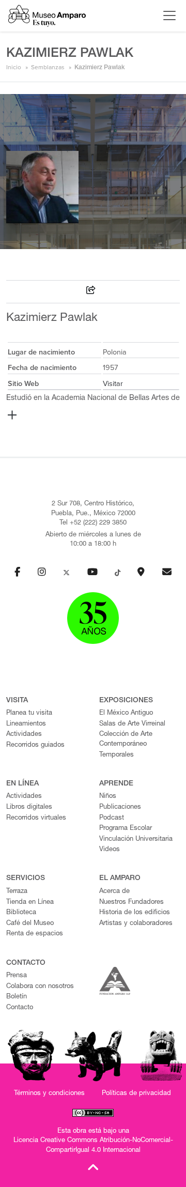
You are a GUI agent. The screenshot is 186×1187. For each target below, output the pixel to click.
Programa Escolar (125, 828)
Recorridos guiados (35, 745)
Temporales (116, 755)
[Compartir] (91, 292)
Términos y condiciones (49, 1093)
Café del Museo (30, 923)
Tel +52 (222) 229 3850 (93, 523)
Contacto (19, 1008)
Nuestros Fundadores (131, 902)
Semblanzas (48, 67)
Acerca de (114, 891)
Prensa (16, 976)
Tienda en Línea (30, 902)
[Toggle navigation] (167, 15)
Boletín (16, 997)
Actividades (24, 734)
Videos (109, 849)
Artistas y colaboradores (136, 923)
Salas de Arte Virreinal (132, 724)
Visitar (113, 383)
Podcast (111, 818)
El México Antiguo (126, 713)
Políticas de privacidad (136, 1093)
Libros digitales (29, 807)
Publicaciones (120, 807)
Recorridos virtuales (36, 818)
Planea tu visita (29, 713)
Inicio (13, 67)
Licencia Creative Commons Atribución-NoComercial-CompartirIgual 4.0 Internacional (93, 1145)
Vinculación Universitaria (136, 839)
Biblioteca (21, 912)
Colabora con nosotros (40, 986)
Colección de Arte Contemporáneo (125, 739)
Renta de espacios (34, 934)
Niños (107, 796)
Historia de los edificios (134, 912)
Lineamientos (26, 724)
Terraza (16, 891)
